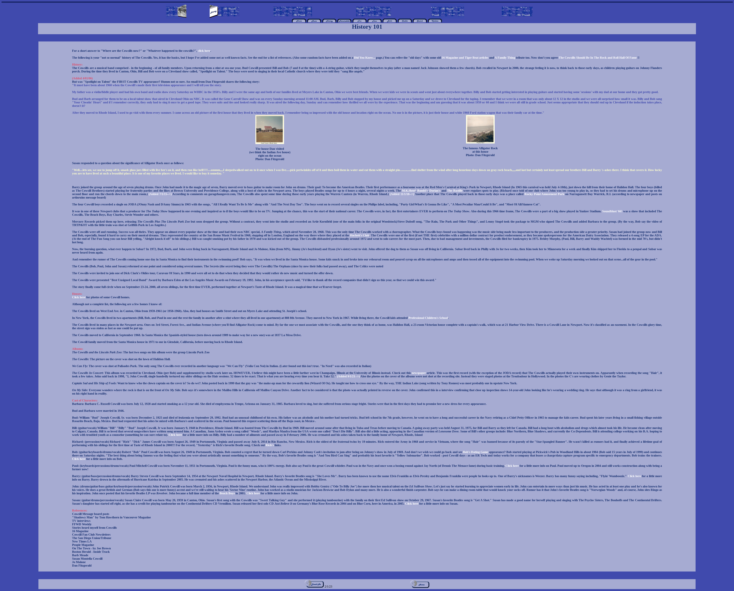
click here (204, 50)
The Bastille (455, 190)
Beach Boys (227, 493)
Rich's (270, 445)
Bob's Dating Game (476, 452)
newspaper (419, 373)
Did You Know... (364, 57)
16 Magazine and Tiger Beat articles (465, 57)
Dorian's (434, 190)
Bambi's (422, 190)
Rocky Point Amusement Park (544, 194)
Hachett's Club (359, 235)
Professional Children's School (428, 317)
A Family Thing (505, 57)
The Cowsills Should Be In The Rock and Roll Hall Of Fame (598, 57)
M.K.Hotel (409, 190)
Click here (78, 297)
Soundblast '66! (612, 211)
